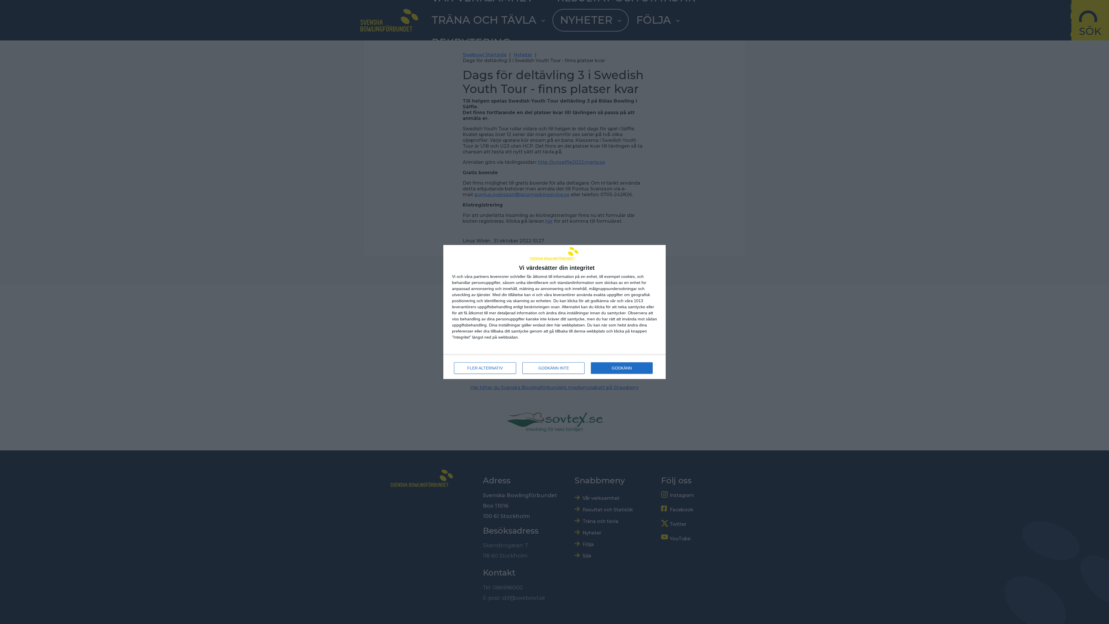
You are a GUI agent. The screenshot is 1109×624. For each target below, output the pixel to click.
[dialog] (554, 312)
